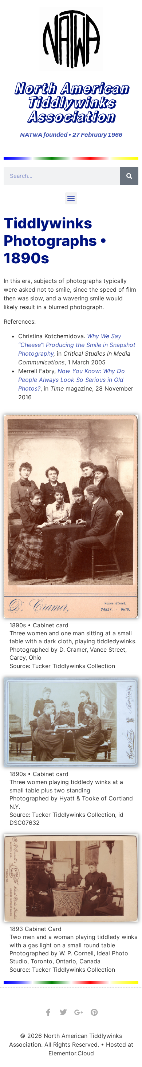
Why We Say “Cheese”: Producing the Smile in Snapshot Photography (76, 344)
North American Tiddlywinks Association (71, 101)
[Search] (129, 176)
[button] (71, 198)
